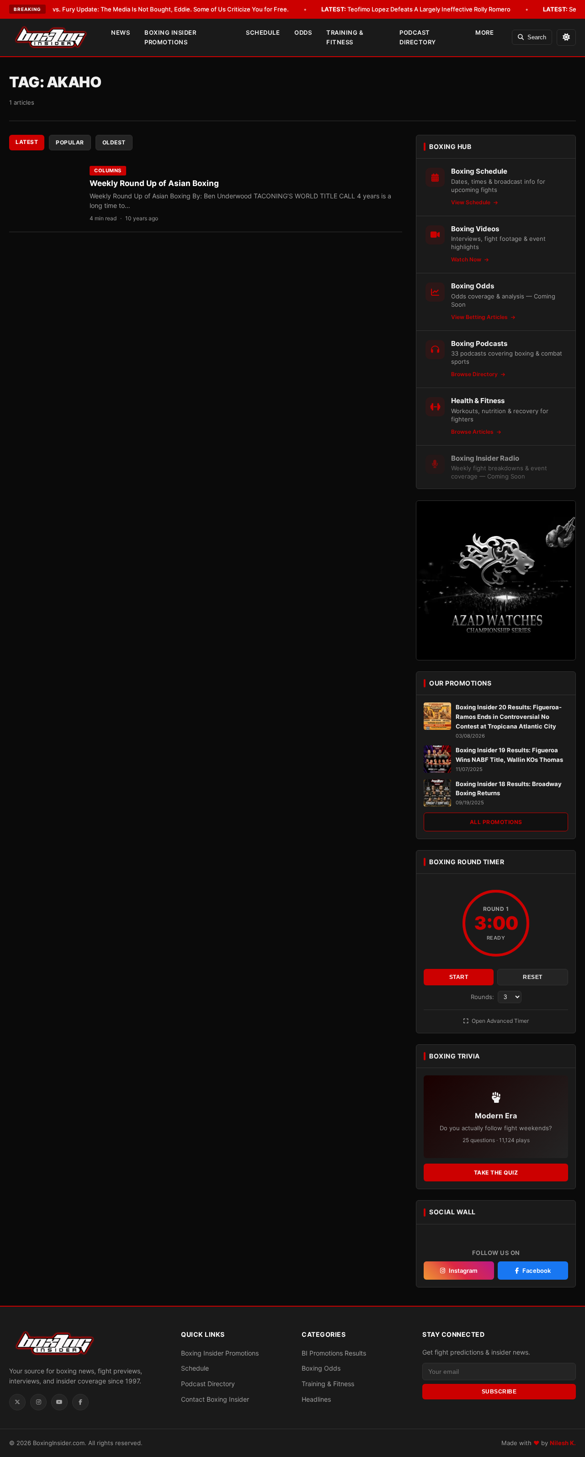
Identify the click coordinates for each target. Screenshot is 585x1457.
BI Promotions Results (334, 1353)
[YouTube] (59, 1402)
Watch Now (467, 259)
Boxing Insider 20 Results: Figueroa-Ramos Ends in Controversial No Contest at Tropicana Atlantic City (509, 716)
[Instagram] (38, 1402)
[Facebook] (80, 1402)
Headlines (316, 1399)
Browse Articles (473, 431)
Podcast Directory (417, 37)
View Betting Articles (480, 317)
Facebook (536, 1270)
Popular (70, 142)
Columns (108, 170)
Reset (532, 977)
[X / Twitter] (17, 1402)
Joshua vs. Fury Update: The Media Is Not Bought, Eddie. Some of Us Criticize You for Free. (147, 9)
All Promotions (496, 822)
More (484, 32)
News (120, 32)
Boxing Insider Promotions (170, 37)
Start (458, 977)
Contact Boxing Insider (215, 1399)
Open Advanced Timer (499, 1020)
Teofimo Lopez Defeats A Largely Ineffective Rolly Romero (416, 9)
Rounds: (483, 996)
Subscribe (499, 1391)
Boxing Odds (321, 1368)
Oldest (114, 142)
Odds (303, 32)
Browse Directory (475, 374)
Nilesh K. (563, 1442)
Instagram (463, 1270)
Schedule (263, 32)
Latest (27, 141)
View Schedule (471, 202)
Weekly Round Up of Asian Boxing (154, 183)
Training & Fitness (344, 37)
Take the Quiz (496, 1172)
